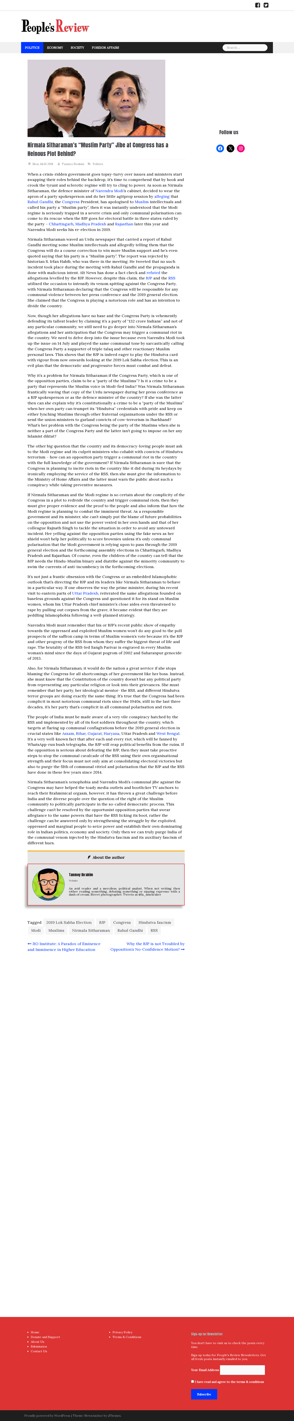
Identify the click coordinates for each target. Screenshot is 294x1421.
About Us (37, 1342)
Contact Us (39, 1351)
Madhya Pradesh (90, 223)
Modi (36, 930)
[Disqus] (106, 1126)
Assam (68, 733)
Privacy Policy (122, 1332)
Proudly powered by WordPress (47, 1416)
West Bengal (167, 733)
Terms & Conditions (127, 1337)
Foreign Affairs (105, 48)
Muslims (56, 930)
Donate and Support (45, 1337)
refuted (153, 272)
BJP (149, 278)
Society (77, 48)
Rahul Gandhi (40, 201)
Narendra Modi (109, 190)
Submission (39, 1346)
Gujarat (95, 733)
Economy (55, 48)
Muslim (142, 201)
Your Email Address (205, 1370)
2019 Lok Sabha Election (68, 922)
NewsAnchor (93, 1416)
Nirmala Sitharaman (91, 930)
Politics (32, 48)
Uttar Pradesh (85, 593)
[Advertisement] (228, 90)
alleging (162, 196)
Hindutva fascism (155, 922)
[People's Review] (55, 26)
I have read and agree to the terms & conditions (229, 1382)
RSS (171, 278)
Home (35, 1332)
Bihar (81, 733)
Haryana (111, 733)
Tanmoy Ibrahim (73, 164)
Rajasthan (124, 223)
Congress (71, 201)
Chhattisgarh (61, 223)
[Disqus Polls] (106, 1012)
